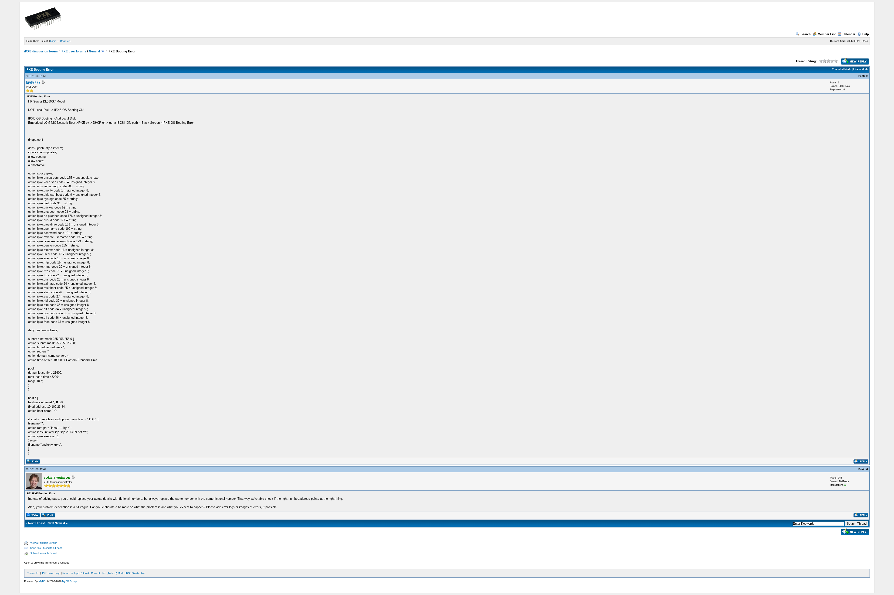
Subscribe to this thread (43, 553)
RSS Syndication (135, 573)
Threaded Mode (841, 69)
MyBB (42, 581)
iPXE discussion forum (41, 51)
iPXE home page (51, 573)
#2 (867, 469)
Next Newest (56, 523)
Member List (827, 34)
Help (865, 34)
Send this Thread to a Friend (46, 548)
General (94, 51)
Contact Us (33, 573)
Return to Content (90, 573)
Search (806, 34)
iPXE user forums (73, 51)
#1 (867, 76)
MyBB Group (69, 581)
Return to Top (70, 573)
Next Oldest (36, 523)
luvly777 (33, 82)
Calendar (849, 34)
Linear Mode (860, 69)
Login (53, 41)
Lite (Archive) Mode (113, 573)
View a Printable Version (43, 542)
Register (65, 41)
